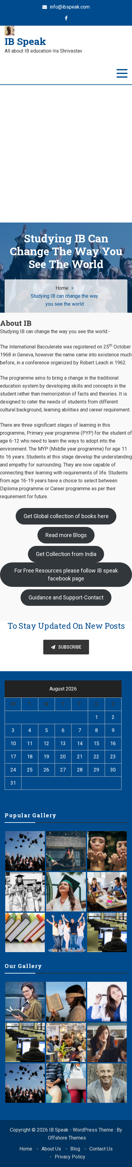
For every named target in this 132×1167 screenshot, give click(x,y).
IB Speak (25, 41)
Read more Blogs (66, 535)
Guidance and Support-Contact (66, 597)
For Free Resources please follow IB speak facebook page (66, 574)
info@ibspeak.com (69, 7)
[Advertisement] (66, 153)
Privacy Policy (70, 1157)
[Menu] (122, 73)
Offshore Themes (67, 1138)
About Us (51, 1149)
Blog (75, 1149)
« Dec (11, 798)
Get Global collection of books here (66, 516)
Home (25, 1149)
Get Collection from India (66, 554)
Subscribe (69, 647)
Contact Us (101, 1149)
